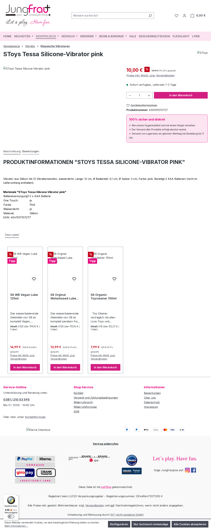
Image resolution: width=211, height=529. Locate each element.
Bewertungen (152, 393)
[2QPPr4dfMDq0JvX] (61, 102)
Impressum (151, 407)
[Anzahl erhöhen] (149, 95)
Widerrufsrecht (83, 402)
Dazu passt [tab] (12, 234)
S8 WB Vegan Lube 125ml (24, 296)
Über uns (150, 397)
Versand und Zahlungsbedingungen (96, 397)
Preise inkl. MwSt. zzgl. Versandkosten (150, 75)
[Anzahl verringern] (129, 95)
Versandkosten (94, 505)
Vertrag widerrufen (105, 443)
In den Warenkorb (180, 95)
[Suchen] (150, 15)
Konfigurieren (119, 524)
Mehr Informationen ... (16, 526)
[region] (61, 102)
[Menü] (17, 496)
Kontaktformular (35, 417)
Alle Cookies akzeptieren (190, 524)
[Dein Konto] (184, 15)
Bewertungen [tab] (30, 151)
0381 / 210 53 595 (16, 399)
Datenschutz (152, 402)
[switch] (11, 516)
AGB (76, 411)
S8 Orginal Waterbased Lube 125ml (63, 296)
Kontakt (78, 393)
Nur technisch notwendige (151, 524)
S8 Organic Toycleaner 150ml (104, 296)
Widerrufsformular (85, 407)
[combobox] (109, 15)
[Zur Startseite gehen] (28, 15)
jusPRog (106, 487)
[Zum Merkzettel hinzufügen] (34, 279)
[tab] (12, 151)
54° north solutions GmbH (127, 514)
